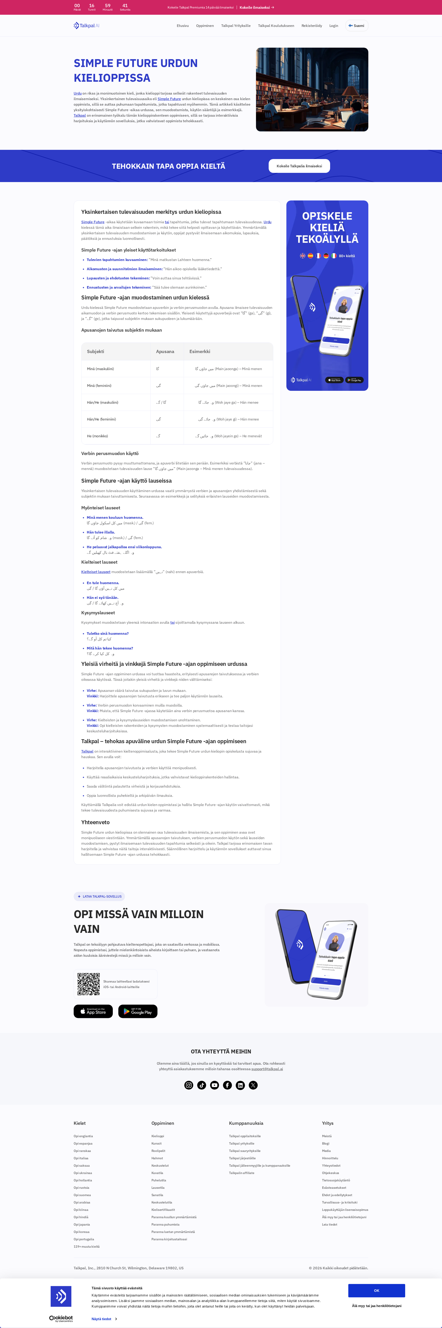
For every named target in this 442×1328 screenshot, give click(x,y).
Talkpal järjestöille (242, 1158)
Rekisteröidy (312, 25)
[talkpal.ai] (86, 25)
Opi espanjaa (83, 1143)
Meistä (327, 1136)
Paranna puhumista (165, 1224)
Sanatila (157, 1195)
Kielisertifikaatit (163, 1210)
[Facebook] (227, 1085)
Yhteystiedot (331, 1165)
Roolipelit (158, 1151)
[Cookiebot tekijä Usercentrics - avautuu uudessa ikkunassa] (61, 1319)
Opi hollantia (83, 1180)
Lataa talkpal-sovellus (102, 896)
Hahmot (157, 1158)
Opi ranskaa (82, 1151)
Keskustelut (160, 1165)
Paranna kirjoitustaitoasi (169, 1239)
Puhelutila (158, 1180)
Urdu (77, 93)
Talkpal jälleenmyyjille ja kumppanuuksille (259, 1165)
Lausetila (158, 1188)
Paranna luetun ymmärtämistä (173, 1232)
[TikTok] (201, 1085)
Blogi (325, 1143)
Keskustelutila (161, 1202)
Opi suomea (82, 1195)
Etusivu (183, 25)
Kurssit (156, 1143)
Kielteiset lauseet (95, 571)
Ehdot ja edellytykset (337, 1195)
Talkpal (80, 115)
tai (167, 222)
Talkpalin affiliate (241, 1173)
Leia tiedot (329, 1224)
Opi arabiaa (82, 1202)
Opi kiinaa (81, 1210)
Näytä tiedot (101, 1319)
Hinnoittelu (330, 1158)
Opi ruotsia (81, 1188)
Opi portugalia (84, 1239)
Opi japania (82, 1224)
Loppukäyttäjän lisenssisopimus (345, 1210)
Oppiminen (205, 25)
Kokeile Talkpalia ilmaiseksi (299, 166)
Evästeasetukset (334, 1188)
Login (333, 25)
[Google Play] (137, 1011)
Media (326, 1151)
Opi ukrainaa (83, 1173)
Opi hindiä (81, 1217)
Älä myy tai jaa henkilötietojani (376, 1306)
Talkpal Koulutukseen (276, 25)
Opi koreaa (81, 1232)
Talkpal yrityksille (241, 1143)
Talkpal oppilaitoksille (245, 1136)
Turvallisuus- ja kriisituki (340, 1202)
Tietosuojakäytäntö (336, 1180)
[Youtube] (214, 1085)
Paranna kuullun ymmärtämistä (174, 1217)
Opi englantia (83, 1136)
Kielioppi (157, 1136)
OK (376, 1291)
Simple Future (169, 98)
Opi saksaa (82, 1165)
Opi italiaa (81, 1158)
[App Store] (93, 1011)
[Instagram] (188, 1085)
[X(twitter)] (253, 1085)
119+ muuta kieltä (87, 1246)
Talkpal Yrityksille (236, 25)
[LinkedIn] (240, 1085)
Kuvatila (157, 1173)
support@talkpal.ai (267, 1069)
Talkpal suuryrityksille (245, 1151)
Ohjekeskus (330, 1173)
